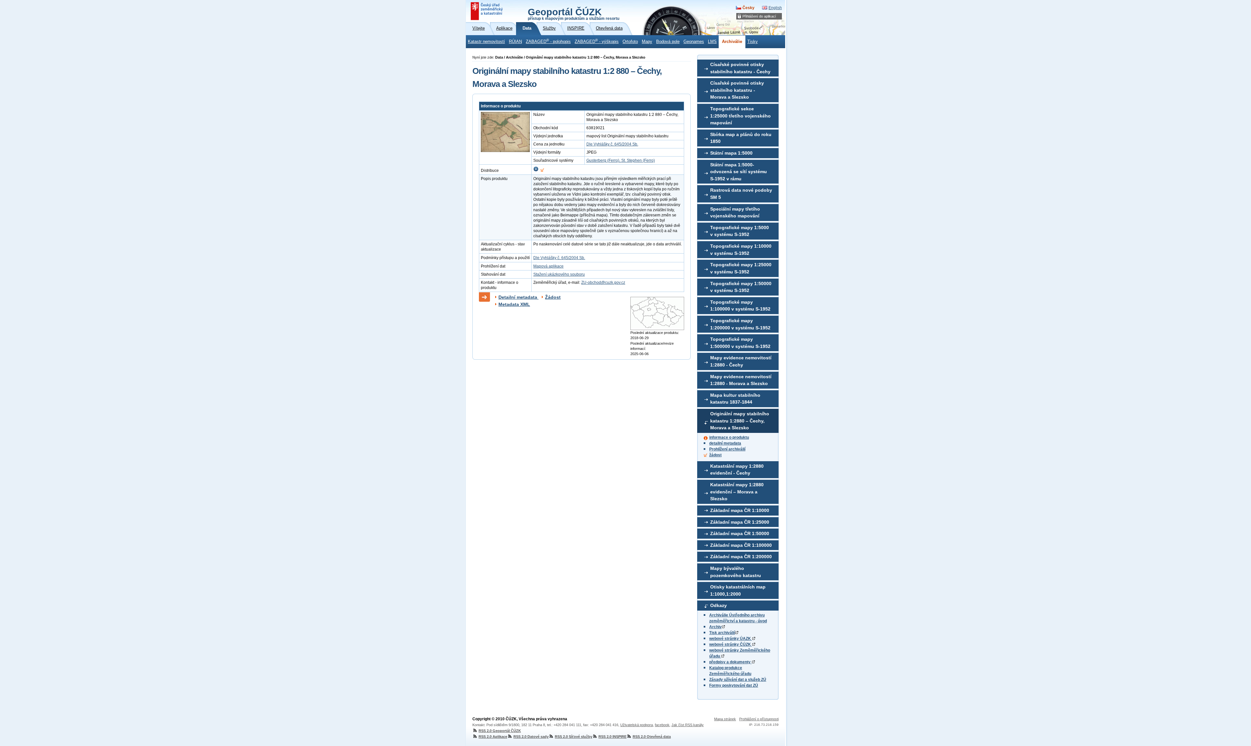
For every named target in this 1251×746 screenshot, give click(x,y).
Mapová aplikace (548, 266)
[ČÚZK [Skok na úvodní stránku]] (487, 11)
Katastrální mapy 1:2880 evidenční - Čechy (737, 469)
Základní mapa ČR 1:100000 (741, 545)
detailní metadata (725, 443)
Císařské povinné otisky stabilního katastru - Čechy (740, 68)
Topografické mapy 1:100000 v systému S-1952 (740, 305)
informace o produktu (729, 437)
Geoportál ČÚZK (573, 14)
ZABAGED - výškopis (597, 41)
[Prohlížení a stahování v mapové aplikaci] (536, 170)
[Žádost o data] (542, 170)
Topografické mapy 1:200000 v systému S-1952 (740, 324)
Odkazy (718, 605)
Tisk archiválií (722, 632)
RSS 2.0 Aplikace (493, 737)
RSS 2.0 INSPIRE (612, 737)
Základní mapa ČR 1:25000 (739, 522)
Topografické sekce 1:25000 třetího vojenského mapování (740, 115)
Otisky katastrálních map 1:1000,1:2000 (738, 590)
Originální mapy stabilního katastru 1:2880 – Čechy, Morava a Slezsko (739, 420)
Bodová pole (668, 41)
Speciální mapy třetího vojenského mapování (735, 212)
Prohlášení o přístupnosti (759, 719)
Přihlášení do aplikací (759, 16)
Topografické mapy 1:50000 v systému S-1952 (740, 287)
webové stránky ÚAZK (730, 638)
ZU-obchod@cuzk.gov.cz (603, 282)
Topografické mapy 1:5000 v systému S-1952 (739, 231)
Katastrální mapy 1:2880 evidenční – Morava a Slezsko (737, 491)
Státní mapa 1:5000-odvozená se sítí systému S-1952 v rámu (738, 171)
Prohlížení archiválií (727, 449)
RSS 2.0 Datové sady (531, 737)
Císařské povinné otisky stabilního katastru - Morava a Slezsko (737, 90)
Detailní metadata (518, 297)
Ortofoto (630, 41)
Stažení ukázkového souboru (559, 274)
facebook (662, 725)
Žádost (553, 297)
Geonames (693, 41)
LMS (712, 41)
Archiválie (732, 41)
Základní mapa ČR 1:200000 (741, 556)
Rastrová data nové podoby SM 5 (741, 193)
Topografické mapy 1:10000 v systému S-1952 (740, 249)
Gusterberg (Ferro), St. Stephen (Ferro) (620, 160)
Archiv (715, 627)
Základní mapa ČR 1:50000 (739, 533)
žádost (715, 455)
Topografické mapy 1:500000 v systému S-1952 (740, 343)
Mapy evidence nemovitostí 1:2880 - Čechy (740, 361)
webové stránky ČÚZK (730, 644)
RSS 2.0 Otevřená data (652, 737)
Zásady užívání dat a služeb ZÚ (737, 679)
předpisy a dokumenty (730, 662)
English (775, 8)
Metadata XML (514, 304)
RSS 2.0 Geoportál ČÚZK (500, 731)
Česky (748, 8)
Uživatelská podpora (636, 725)
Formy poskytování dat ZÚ (733, 685)
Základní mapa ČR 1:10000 (739, 510)
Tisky (752, 41)
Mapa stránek (725, 719)
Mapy (647, 41)
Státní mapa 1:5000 (731, 153)
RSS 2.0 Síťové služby (573, 737)
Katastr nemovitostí (486, 41)
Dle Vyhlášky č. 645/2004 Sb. (612, 144)
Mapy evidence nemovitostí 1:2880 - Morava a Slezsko (740, 380)
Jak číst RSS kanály (687, 725)
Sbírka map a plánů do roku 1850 (740, 138)
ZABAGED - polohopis (548, 41)
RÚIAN (515, 41)
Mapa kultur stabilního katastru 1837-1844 (735, 399)
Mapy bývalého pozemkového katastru (735, 572)
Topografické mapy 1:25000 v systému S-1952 (740, 268)
